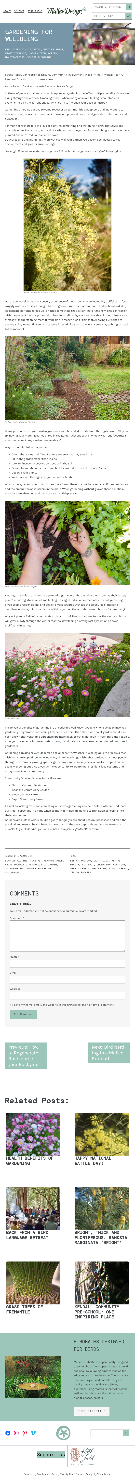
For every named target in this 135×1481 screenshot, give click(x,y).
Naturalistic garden (43, 53)
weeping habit (79, 868)
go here (98, 1397)
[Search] (129, 7)
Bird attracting (16, 49)
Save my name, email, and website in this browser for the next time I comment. (64, 1004)
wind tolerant (118, 868)
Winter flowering (39, 57)
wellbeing (99, 868)
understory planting (111, 864)
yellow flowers (80, 872)
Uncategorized (15, 57)
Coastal (35, 49)
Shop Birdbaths (92, 1411)
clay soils (101, 860)
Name (14, 956)
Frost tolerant (15, 53)
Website (15, 988)
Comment (17, 918)
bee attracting (80, 860)
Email (14, 972)
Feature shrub (53, 49)
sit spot (88, 864)
